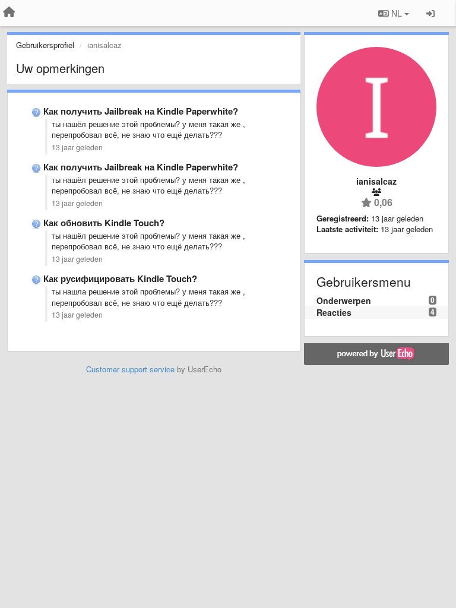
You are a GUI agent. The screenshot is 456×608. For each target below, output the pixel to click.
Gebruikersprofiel (45, 44)
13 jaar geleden (77, 147)
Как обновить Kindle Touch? (103, 222)
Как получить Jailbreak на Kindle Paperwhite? (140, 111)
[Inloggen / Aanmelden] (430, 13)
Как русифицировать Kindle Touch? (120, 278)
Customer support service (130, 369)
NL (396, 13)
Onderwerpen (343, 300)
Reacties (334, 312)
